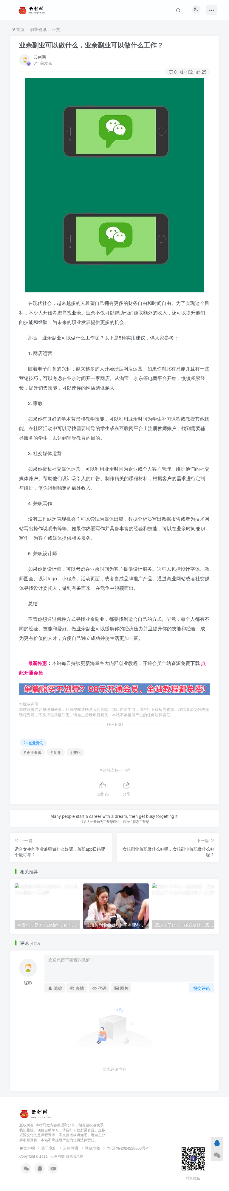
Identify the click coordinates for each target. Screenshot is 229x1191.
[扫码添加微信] (217, 1155)
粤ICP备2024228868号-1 (127, 1148)
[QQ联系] (217, 1143)
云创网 (39, 57)
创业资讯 (38, 29)
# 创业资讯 (32, 752)
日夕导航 (28, 653)
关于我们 (49, 1148)
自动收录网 (74, 1156)
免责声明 (27, 1148)
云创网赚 (70, 1148)
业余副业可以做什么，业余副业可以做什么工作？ (91, 44)
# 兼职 (75, 752)
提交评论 (201, 988)
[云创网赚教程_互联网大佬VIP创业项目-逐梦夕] (35, 1113)
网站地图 (92, 1148)
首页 (19, 29)
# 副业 (56, 752)
